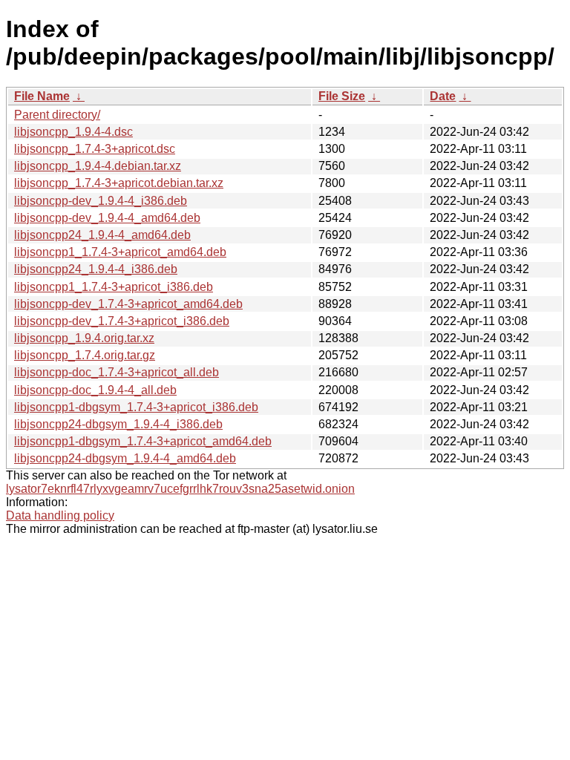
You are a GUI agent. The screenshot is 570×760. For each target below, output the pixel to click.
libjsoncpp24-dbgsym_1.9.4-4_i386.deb (118, 424)
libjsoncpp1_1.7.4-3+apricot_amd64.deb (120, 252)
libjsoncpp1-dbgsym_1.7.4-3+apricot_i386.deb (136, 407)
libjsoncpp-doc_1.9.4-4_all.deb (95, 390)
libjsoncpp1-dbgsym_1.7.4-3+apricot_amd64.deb (143, 441)
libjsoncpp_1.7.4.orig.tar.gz (84, 355)
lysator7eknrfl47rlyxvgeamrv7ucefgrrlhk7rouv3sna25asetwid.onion (180, 488)
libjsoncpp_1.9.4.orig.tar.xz (84, 338)
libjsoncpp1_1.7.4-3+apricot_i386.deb (113, 287)
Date (443, 96)
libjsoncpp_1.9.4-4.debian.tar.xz (97, 166)
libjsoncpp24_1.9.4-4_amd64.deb (102, 235)
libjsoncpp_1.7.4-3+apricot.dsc (94, 148)
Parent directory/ (57, 114)
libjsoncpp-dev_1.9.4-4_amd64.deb (107, 218)
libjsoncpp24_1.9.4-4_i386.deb (95, 269)
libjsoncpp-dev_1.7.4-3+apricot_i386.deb (121, 321)
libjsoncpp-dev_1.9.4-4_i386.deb (100, 200)
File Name (42, 96)
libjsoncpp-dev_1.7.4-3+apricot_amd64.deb (128, 304)
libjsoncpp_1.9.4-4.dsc (73, 131)
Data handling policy (60, 515)
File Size (341, 96)
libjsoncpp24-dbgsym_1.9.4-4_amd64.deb (125, 458)
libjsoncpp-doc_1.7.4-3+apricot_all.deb (116, 372)
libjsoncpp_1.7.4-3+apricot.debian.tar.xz (118, 183)
